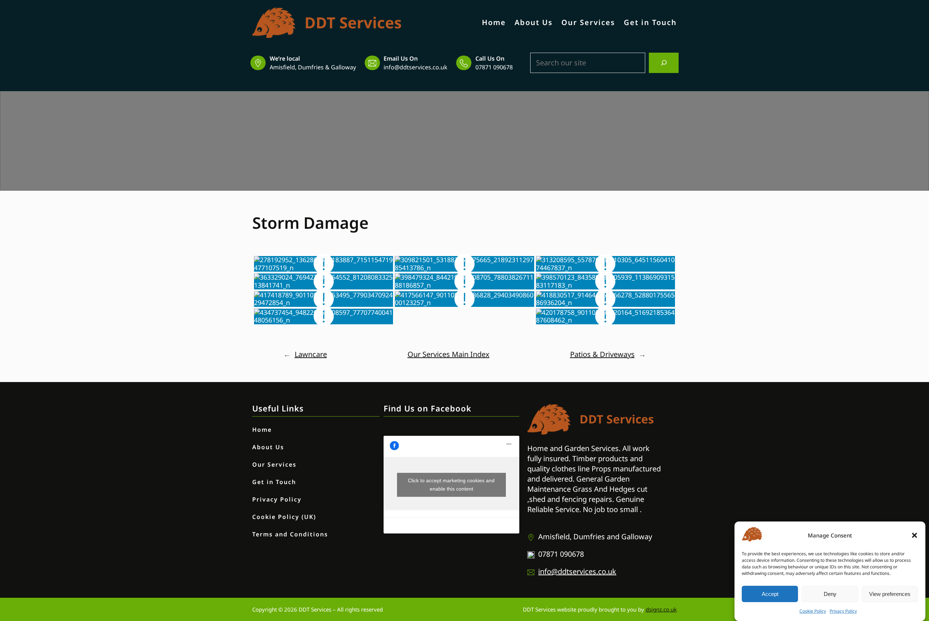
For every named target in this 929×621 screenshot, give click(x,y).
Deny (830, 594)
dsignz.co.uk (661, 609)
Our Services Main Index (449, 354)
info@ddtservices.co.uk (415, 67)
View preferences (889, 594)
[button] (914, 535)
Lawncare (311, 354)
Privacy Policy (843, 611)
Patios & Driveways (602, 354)
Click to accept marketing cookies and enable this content (451, 485)
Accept (770, 594)
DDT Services (353, 22)
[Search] (664, 63)
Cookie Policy (812, 611)
